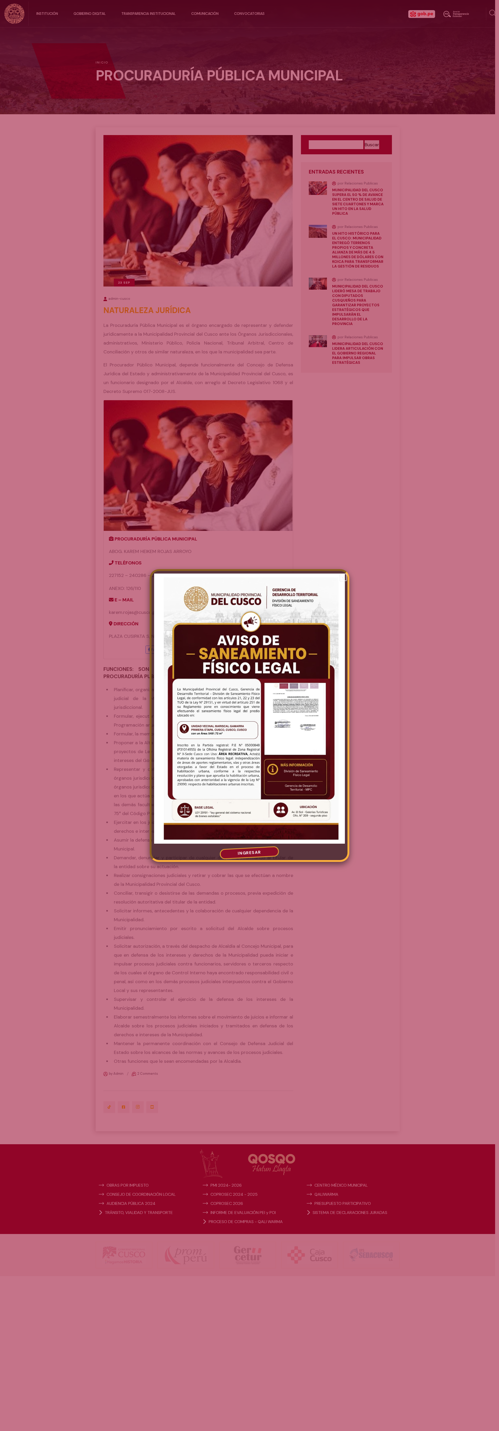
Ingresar (249, 852)
